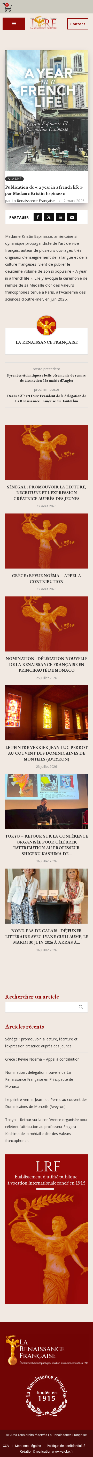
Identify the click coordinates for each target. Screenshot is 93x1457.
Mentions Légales (27, 1446)
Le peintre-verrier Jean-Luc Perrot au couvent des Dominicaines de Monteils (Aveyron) (46, 753)
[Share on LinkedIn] (60, 217)
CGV (6, 1446)
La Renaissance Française (33, 200)
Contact (77, 23)
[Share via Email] (72, 217)
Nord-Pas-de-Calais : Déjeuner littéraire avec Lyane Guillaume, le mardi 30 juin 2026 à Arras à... (46, 936)
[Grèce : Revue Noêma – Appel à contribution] (46, 541)
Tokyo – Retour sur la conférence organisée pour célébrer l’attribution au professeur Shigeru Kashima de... (46, 844)
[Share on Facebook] (38, 217)
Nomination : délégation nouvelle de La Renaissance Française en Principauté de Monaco (46, 664)
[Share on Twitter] (49, 217)
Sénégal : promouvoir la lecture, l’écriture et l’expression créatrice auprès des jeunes (46, 492)
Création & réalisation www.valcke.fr (46, 1451)
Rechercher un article (32, 996)
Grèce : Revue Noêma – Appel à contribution (46, 578)
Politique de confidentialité (66, 1446)
